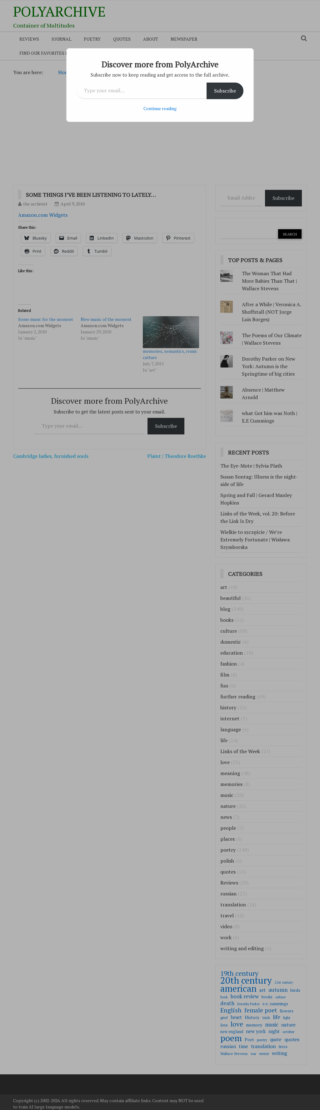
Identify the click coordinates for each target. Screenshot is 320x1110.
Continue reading (160, 108)
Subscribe (225, 90)
